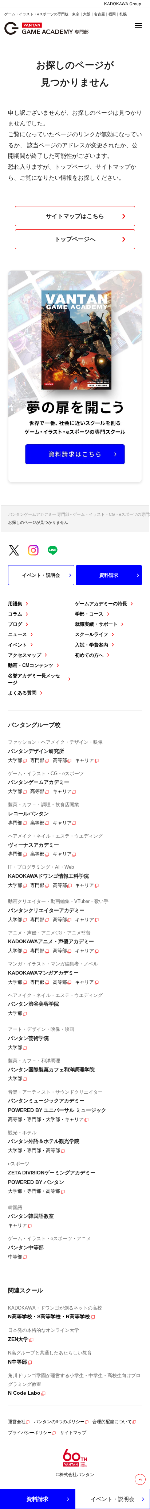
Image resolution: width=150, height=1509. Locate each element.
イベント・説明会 (41, 575)
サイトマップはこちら (75, 216)
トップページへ (75, 239)
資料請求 (108, 575)
